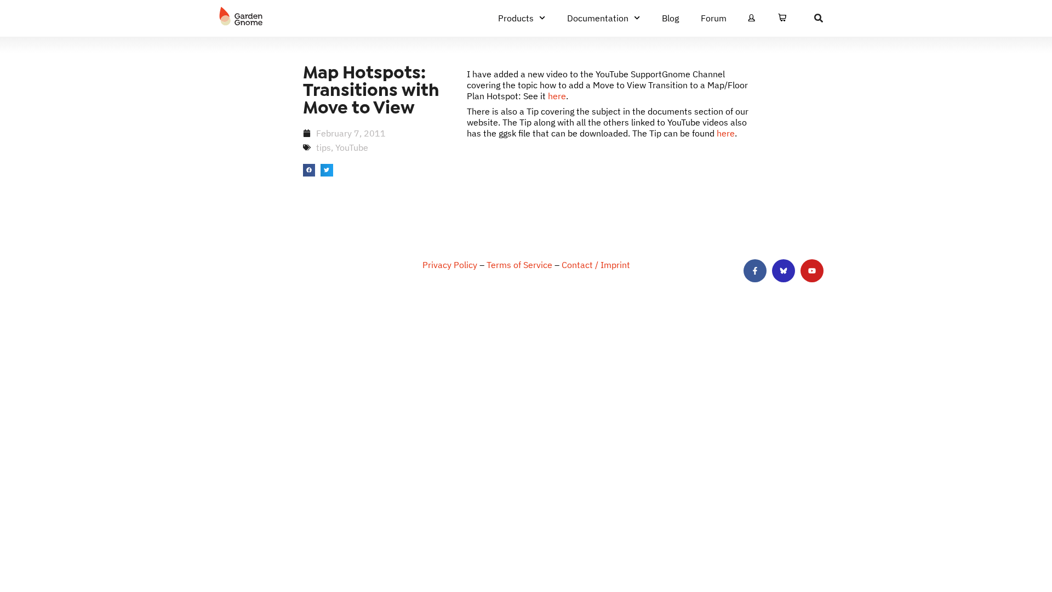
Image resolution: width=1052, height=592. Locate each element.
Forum (714, 18)
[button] (309, 170)
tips (323, 147)
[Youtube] (812, 270)
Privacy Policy (449, 264)
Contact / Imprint (596, 264)
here (557, 95)
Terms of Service (519, 264)
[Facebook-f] (755, 270)
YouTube (351, 147)
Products (516, 18)
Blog (670, 18)
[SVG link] (241, 16)
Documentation (597, 18)
